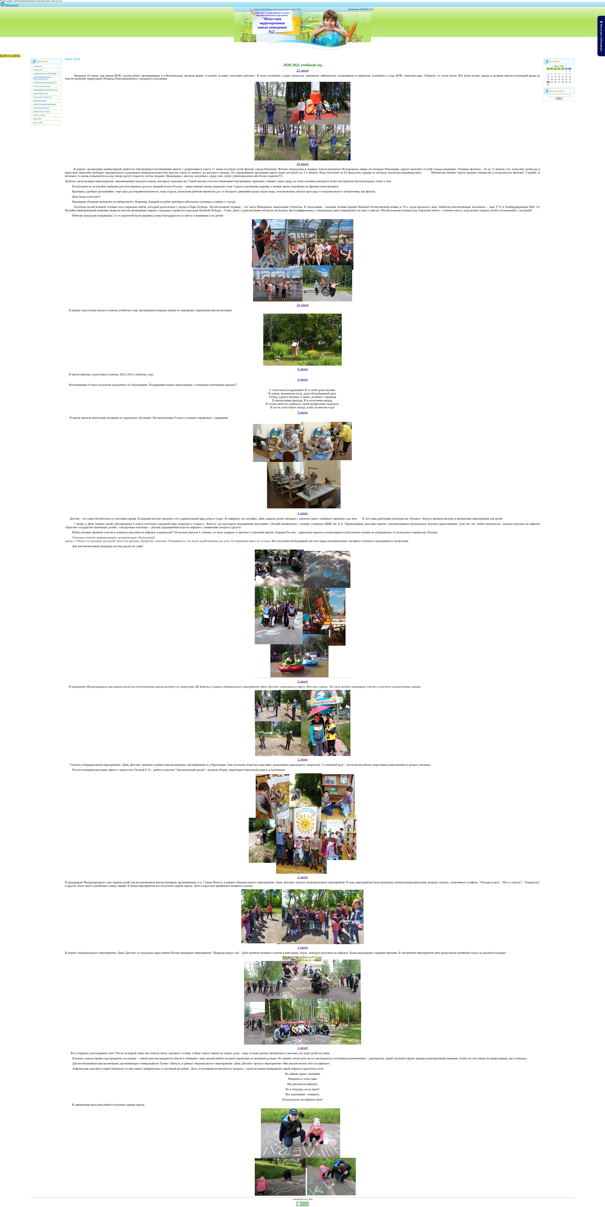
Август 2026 (559, 66)
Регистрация (279, 9)
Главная (257, 9)
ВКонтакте (11, 5)
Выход (288, 9)
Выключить (33, 1)
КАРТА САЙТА (10, 55)
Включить (42, 1)
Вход (294, 9)
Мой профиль (267, 9)
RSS (299, 9)
